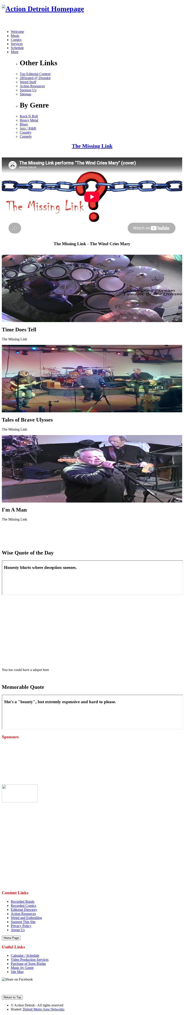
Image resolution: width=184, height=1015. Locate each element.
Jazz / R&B (28, 128)
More (14, 52)
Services (17, 44)
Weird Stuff (28, 82)
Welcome (17, 32)
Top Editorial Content (35, 74)
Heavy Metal (29, 120)
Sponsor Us (28, 90)
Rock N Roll (29, 116)
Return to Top (12, 997)
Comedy (26, 136)
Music (15, 36)
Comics (16, 40)
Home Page (11, 938)
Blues (24, 124)
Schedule (17, 48)
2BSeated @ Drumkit (35, 78)
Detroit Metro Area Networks (43, 1009)
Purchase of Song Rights (28, 964)
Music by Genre (22, 968)
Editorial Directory (24, 910)
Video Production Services (29, 959)
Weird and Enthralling (26, 918)
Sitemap (25, 94)
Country (25, 132)
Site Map (17, 972)
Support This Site (23, 922)
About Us (18, 930)
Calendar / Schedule (25, 955)
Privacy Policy (21, 926)
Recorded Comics (23, 905)
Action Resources (32, 86)
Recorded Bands (22, 901)
